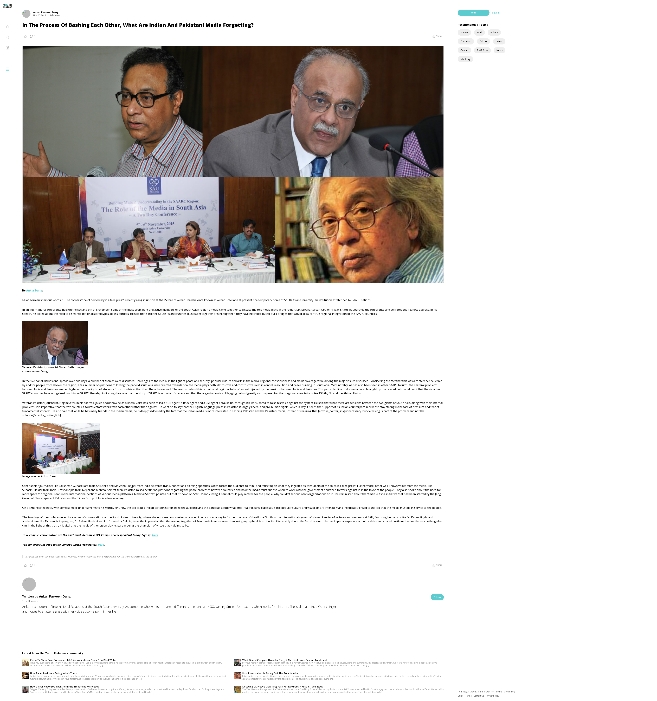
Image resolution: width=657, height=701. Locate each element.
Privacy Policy (492, 695)
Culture (483, 41)
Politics (494, 32)
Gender (464, 50)
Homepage (463, 691)
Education (465, 41)
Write (473, 12)
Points (499, 691)
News (499, 50)
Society (464, 32)
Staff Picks (482, 50)
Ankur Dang (34, 290)
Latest (499, 41)
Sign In (496, 12)
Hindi (479, 32)
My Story (465, 59)
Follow (437, 597)
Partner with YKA (486, 691)
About (474, 691)
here (155, 535)
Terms (468, 695)
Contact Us (479, 695)
